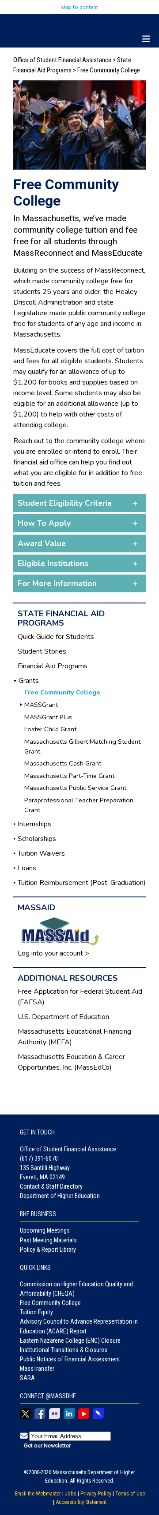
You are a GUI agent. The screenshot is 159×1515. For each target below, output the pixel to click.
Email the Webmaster (38, 1493)
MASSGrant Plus (48, 717)
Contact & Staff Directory (51, 1186)
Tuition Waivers (41, 853)
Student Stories (42, 651)
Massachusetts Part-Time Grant (69, 775)
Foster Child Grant (50, 729)
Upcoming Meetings (45, 1230)
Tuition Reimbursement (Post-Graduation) (82, 883)
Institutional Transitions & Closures (63, 1349)
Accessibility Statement (81, 1502)
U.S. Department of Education (63, 1017)
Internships (34, 824)
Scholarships (37, 839)
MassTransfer (37, 1368)
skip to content (79, 7)
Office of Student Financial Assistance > (65, 60)
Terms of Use (130, 1493)
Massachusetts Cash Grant (62, 763)
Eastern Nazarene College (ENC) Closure (70, 1340)
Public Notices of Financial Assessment (70, 1359)
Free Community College (50, 1302)
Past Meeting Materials (48, 1240)
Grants (29, 681)
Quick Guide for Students (56, 637)
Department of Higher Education (60, 1195)
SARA (27, 1377)
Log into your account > (53, 953)
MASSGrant (41, 704)
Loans (27, 868)
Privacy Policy (95, 1493)
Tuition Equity (36, 1312)
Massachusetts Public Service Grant (75, 787)
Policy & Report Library (48, 1249)
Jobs (70, 1493)
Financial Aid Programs (52, 666)
